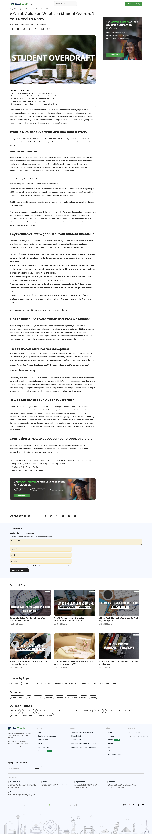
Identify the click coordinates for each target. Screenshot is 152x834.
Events (110, 747)
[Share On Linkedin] (18, 28)
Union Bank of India (59, 711)
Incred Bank (75, 711)
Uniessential (42, 751)
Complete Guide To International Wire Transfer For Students (27, 619)
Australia (38, 697)
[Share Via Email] (42, 28)
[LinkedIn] (138, 805)
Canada (60, 697)
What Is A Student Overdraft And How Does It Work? (32, 93)
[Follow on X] (51, 515)
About (110, 732)
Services (41, 743)
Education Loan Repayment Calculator (85, 743)
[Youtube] (143, 805)
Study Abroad (110, 683)
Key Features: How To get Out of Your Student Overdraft (34, 96)
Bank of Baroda (125, 711)
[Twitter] (133, 805)
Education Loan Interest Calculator (83, 747)
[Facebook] (129, 805)
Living (15, 9)
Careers (110, 740)
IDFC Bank (87, 711)
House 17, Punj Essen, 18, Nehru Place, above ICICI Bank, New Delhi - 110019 (56, 785)
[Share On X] (24, 28)
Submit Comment (19, 570)
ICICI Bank (15, 711)
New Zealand (72, 697)
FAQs (109, 751)
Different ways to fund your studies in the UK (48, 310)
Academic (15, 683)
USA (29, 697)
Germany (49, 697)
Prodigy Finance (28, 715)
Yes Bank (98, 711)
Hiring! (117, 740)
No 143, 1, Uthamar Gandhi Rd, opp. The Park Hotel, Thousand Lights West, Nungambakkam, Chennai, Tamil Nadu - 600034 (121, 786)
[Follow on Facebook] (45, 515)
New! (49, 751)
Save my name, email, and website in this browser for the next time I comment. (40, 566)
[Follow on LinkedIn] (68, 515)
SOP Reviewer (76, 740)
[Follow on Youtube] (62, 515)
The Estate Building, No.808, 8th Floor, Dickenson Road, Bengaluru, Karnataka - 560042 (23, 795)
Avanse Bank (28, 711)
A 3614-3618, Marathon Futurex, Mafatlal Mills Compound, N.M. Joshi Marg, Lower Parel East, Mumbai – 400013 (22, 786)
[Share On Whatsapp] (30, 28)
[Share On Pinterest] (36, 28)
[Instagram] (124, 805)
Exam (34, 683)
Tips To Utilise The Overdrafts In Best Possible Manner (33, 99)
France (93, 697)
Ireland (83, 697)
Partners (111, 743)
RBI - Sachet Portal (114, 755)
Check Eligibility (133, 3)
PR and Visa (69, 683)
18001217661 (136, 732)
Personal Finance (54, 683)
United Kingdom (17, 697)
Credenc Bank (42, 711)
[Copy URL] (48, 28)
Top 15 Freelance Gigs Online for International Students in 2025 (69, 619)
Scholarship (82, 683)
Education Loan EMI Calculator (82, 732)
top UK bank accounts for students (41, 247)
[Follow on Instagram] (74, 515)
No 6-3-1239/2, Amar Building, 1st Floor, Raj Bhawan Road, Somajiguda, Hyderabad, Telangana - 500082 (87, 786)
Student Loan (96, 683)
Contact (111, 736)
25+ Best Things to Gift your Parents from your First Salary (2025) (73, 662)
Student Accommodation (47, 736)
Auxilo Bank (110, 711)
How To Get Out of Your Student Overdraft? (29, 101)
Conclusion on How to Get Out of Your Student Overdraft (35, 104)
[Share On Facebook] (12, 28)
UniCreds (15, 24)
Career (25, 683)
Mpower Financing (45, 715)
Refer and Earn (43, 747)
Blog (11, 9)
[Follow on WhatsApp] (56, 515)
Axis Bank (14, 715)
